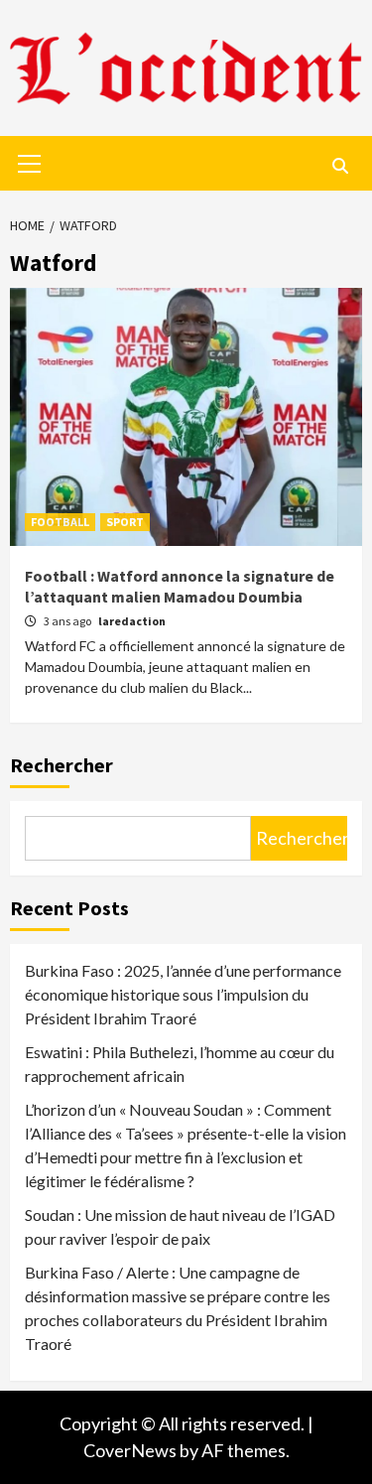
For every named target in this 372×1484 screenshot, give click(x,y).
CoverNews (130, 1450)
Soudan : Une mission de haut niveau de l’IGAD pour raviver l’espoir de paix (180, 1226)
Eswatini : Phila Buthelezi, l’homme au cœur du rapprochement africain (179, 1063)
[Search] (339, 166)
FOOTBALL (60, 521)
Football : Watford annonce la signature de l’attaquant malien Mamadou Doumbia (179, 586)
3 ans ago (68, 620)
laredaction (132, 620)
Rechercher (61, 764)
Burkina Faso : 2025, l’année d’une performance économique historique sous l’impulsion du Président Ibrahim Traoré (183, 994)
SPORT (125, 521)
